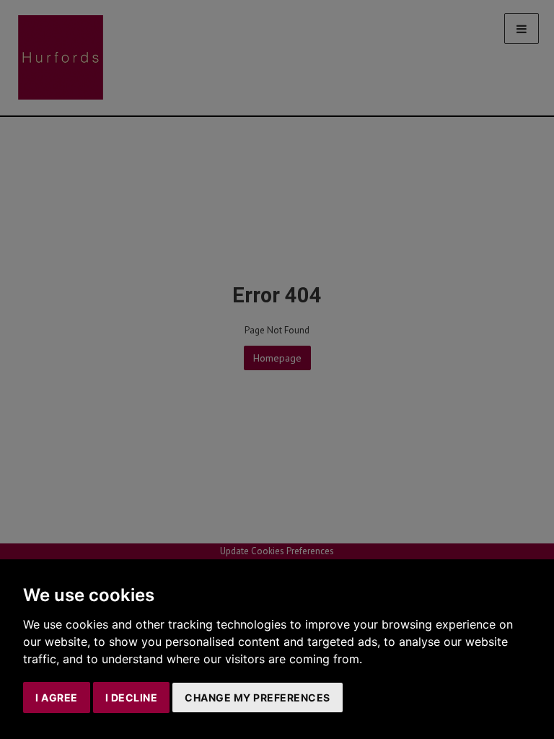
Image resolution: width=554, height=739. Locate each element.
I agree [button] (56, 697)
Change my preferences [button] (257, 697)
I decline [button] (131, 697)
